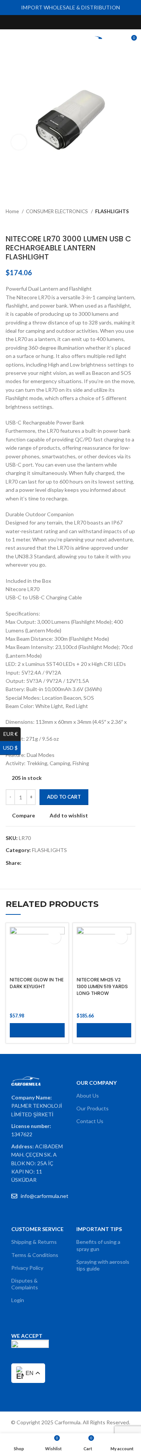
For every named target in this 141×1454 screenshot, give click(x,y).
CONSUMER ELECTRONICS (57, 211)
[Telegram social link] (62, 863)
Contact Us (89, 1121)
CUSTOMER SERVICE (37, 1229)
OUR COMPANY (96, 1083)
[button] (37, 1030)
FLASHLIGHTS (112, 211)
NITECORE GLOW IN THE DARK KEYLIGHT (37, 983)
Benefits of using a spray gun (98, 1245)
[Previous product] (116, 223)
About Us (87, 1095)
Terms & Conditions (34, 1255)
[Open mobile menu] (8, 40)
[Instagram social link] (70, 22)
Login (17, 1300)
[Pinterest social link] (87, 22)
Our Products (92, 1108)
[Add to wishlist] (54, 937)
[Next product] (131, 223)
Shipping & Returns (34, 1242)
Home (13, 211)
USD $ (12, 747)
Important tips (99, 1229)
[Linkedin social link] (53, 863)
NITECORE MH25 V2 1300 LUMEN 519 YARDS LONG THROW (102, 986)
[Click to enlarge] (18, 142)
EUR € (12, 734)
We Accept (26, 1336)
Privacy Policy (27, 1267)
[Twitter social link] (62, 22)
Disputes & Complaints (24, 1283)
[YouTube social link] (79, 22)
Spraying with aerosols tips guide (102, 1265)
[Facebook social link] (53, 22)
